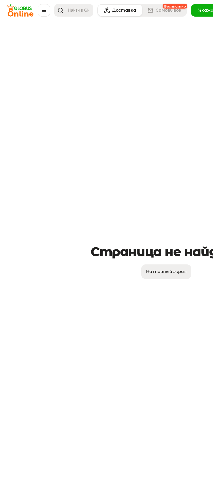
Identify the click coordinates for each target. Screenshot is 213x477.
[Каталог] (44, 10)
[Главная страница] (20, 15)
